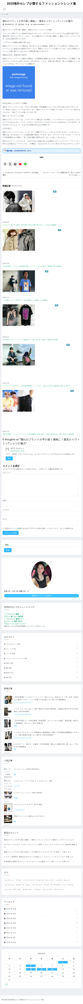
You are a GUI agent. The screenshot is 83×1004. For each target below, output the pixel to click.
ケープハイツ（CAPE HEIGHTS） (27, 769)
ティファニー (37, 885)
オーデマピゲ (55, 885)
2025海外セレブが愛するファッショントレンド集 (41, 3)
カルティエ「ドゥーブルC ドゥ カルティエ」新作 (33, 781)
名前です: (7, 591)
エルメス (67, 880)
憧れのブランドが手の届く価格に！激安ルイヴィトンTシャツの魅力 (30, 840)
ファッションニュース (16, 658)
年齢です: (22, 591)
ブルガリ (37, 889)
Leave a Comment (39, 24)
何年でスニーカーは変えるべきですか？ (29, 816)
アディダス (17, 889)
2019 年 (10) (10, 942)
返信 (9, 458)
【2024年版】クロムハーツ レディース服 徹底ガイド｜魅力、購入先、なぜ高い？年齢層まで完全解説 (30, 339)
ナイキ (18, 880)
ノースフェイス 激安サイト (14, 619)
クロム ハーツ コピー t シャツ (15, 624)
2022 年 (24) (10, 928)
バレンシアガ (47, 889)
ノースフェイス (28, 880)
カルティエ (20, 885)
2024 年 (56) (10, 918)
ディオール (40, 880)
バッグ (10, 654)
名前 (5, 500)
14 (52, 969)
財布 (9, 673)
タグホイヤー (27, 889)
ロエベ (28, 885)
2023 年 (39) (10, 923)
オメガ (46, 885)
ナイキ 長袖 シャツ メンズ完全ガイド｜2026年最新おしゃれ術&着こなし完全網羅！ (25, 300)
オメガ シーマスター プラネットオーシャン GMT (23, 844)
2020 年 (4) (10, 937)
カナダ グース (59, 889)
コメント (6, 473)
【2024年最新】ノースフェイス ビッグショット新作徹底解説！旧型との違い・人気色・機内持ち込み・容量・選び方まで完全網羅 (38, 434)
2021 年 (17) (10, 933)
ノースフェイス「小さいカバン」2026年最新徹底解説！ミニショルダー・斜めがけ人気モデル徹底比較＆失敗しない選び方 (36, 386)
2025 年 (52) (10, 914)
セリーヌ (8, 889)
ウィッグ (11, 649)
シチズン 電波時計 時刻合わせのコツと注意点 (21, 857)
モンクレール (9, 885)
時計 (9, 663)
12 (31, 969)
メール (6, 510)
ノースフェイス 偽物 (11, 614)
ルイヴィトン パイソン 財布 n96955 (28, 793)
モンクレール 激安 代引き (13, 621)
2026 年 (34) (10, 909)
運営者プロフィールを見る (41, 596)
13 (41, 969)
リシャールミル (67, 885)
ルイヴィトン (9, 880)
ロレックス (50, 880)
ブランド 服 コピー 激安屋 (13, 616)
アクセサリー (13, 644)
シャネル (58, 880)
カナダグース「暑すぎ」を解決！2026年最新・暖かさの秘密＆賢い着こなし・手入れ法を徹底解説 (29, 225)
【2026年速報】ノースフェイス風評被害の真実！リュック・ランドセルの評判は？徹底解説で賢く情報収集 (32, 266)
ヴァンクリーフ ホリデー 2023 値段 (28, 804)
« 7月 (6, 984)
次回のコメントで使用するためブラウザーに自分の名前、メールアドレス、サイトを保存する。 (39, 528)
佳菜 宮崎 (21, 24)
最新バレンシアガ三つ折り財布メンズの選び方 (22, 852)
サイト (5, 519)
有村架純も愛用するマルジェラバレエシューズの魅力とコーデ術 (29, 861)
